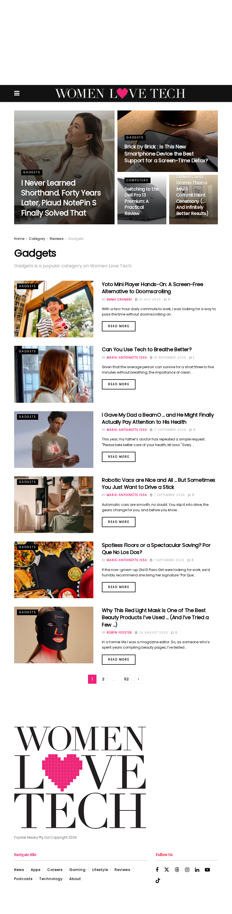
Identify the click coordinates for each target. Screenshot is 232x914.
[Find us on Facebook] (157, 870)
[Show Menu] (17, 93)
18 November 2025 (169, 357)
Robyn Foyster (38, 224)
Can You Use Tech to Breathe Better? (147, 349)
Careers (55, 869)
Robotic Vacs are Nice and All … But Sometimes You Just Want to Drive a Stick (158, 483)
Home (19, 238)
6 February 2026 (142, 224)
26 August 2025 (153, 632)
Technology (51, 878)
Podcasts (23, 878)
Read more (122, 324)
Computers (137, 180)
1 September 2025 (168, 560)
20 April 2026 (140, 171)
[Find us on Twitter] (166, 869)
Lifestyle (100, 869)
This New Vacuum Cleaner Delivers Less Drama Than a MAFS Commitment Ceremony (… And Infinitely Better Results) (192, 186)
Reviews (57, 238)
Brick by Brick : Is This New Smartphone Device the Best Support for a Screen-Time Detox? (166, 153)
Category (37, 238)
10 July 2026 (149, 299)
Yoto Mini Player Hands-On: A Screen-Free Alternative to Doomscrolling (152, 288)
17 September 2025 (169, 430)
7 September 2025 (169, 495)
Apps (36, 869)
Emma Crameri (119, 299)
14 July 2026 (68, 224)
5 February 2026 (194, 224)
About (75, 878)
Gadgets (31, 172)
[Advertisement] (116, 42)
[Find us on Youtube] (207, 870)
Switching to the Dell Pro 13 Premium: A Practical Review (141, 201)
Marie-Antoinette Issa (127, 357)
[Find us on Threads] (177, 869)
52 (126, 679)
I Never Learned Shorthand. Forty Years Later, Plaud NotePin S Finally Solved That (61, 198)
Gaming (77, 869)
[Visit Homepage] (120, 93)
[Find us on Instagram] (187, 870)
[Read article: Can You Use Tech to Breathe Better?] (53, 374)
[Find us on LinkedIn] (197, 870)
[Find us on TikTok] (158, 880)
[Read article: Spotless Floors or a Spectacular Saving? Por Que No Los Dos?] (53, 570)
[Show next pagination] (138, 679)
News (19, 869)
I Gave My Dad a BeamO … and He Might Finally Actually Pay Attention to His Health (158, 418)
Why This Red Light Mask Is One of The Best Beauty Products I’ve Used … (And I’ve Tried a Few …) (155, 617)
